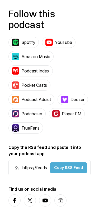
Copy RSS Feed (68, 167)
